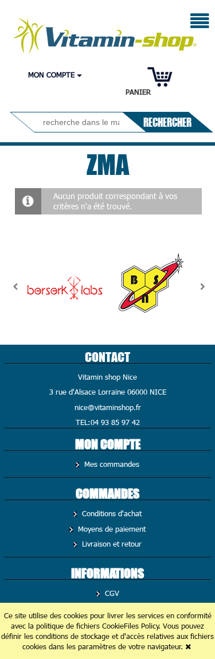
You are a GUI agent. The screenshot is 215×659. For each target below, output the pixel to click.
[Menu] (199, 22)
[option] (65, 286)
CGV (111, 593)
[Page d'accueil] (105, 33)
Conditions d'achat (111, 513)
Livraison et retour (111, 543)
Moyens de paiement (111, 528)
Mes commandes (110, 464)
